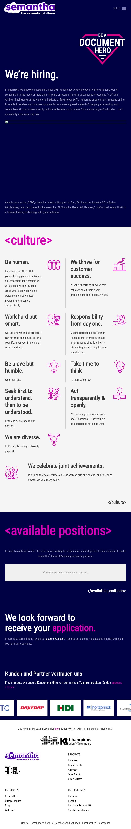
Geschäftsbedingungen (67, 823)
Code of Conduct (55, 638)
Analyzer (72, 769)
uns (57, 728)
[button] (119, 8)
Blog (7, 805)
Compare (72, 760)
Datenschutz (89, 823)
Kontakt (72, 800)
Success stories (13, 800)
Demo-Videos (12, 796)
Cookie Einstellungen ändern (37, 823)
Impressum (104, 823)
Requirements (75, 765)
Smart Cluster (75, 778)
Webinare (9, 810)
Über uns (72, 796)
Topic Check (74, 774)
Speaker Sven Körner (78, 810)
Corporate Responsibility (80, 805)
